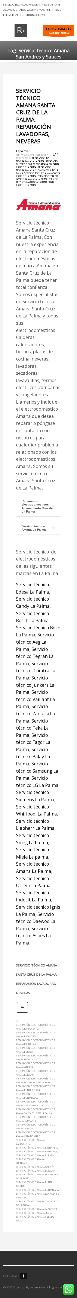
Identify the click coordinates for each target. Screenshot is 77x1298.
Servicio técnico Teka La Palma (32, 728)
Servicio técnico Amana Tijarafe (35, 1212)
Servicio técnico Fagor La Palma (33, 742)
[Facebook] (23, 1276)
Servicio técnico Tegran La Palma (35, 656)
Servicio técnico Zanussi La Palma (35, 713)
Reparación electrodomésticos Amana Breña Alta (35, 1034)
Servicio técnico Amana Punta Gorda (34, 1184)
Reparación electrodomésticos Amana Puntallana (35, 1095)
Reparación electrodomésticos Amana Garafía (35, 1065)
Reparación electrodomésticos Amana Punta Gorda (35, 1088)
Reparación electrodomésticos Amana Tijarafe (35, 1126)
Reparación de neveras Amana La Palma (32, 160)
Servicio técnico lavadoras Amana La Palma (37, 178)
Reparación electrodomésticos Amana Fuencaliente (35, 1057)
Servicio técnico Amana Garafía (35, 1166)
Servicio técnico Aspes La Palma (33, 936)
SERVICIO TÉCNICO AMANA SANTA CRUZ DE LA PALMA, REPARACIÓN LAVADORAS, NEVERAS (35, 116)
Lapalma (22, 151)
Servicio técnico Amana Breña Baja (36, 1151)
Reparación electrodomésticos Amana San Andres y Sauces (35, 1103)
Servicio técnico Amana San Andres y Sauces (37, 1195)
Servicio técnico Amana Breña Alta (37, 1147)
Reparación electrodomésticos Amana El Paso (35, 1049)
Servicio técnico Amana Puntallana (37, 1189)
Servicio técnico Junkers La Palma (35, 685)
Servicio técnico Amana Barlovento (30, 1142)
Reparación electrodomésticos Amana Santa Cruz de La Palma (37, 506)
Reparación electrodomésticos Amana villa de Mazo (35, 1134)
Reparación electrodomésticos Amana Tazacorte (35, 1118)
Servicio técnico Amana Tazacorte (37, 1209)
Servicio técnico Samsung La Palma (37, 771)
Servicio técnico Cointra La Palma (35, 671)
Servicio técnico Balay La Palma (33, 756)
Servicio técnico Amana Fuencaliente (30, 1161)
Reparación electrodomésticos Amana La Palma (35, 1072)
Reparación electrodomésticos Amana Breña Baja (35, 1042)
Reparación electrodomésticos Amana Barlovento (35, 1026)
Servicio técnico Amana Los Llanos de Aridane (37, 1176)
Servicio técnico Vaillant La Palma (35, 699)
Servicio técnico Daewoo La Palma (35, 921)
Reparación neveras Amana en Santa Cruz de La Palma (37, 170)
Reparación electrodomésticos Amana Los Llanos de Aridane (35, 1080)
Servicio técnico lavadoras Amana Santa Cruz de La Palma (37, 182)
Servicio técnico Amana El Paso (35, 1155)
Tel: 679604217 (58, 28)
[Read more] (22, 1012)
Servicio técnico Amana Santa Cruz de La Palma (37, 1203)
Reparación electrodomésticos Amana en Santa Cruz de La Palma (37, 164)
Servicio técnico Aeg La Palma (35, 642)
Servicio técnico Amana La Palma (34, 527)
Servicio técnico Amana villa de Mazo (35, 1218)
